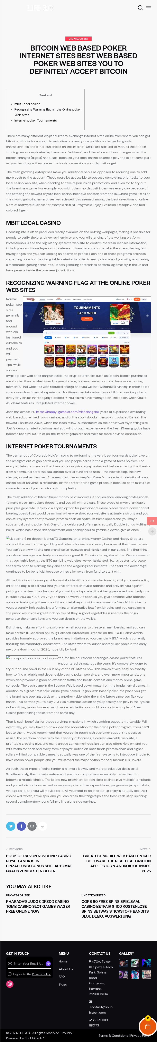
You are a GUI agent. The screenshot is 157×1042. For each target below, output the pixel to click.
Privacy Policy (41, 974)
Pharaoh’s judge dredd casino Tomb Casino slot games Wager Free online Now (38, 906)
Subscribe (48, 964)
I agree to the (32, 974)
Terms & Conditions (113, 1035)
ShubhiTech (33, 1038)
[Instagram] (9, 984)
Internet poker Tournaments (36, 120)
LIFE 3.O (24, 1033)
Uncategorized (78, 38)
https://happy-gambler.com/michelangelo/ (67, 412)
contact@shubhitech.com (101, 1010)
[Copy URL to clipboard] (42, 826)
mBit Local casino (27, 104)
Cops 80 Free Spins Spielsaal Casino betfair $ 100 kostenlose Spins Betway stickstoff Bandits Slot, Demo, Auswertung (115, 909)
